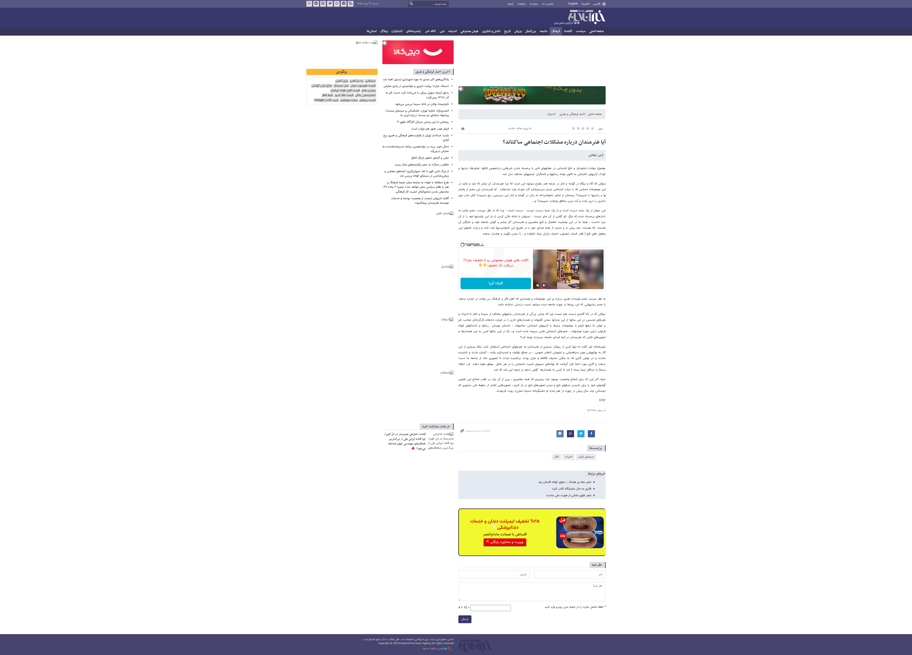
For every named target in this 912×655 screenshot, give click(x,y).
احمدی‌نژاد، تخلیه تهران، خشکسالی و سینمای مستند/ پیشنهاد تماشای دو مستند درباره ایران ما (417, 113)
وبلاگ (384, 31)
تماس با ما (547, 4)
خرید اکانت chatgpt (326, 100)
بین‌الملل (530, 31)
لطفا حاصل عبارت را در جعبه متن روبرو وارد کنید (575, 607)
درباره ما (534, 4)
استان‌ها (371, 31)
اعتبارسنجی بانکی (365, 95)
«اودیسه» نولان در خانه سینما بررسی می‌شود (422, 104)
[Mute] (544, 285)
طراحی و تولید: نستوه (434, 648)
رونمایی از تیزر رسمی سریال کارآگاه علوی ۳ (423, 122)
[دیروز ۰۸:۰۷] (441, 440)
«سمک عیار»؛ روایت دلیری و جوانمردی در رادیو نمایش (416, 86)
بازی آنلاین (341, 81)
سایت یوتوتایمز (349, 100)
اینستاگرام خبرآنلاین (337, 4)
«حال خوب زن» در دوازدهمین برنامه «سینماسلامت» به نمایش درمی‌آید (415, 149)
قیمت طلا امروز (343, 95)
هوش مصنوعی (469, 31)
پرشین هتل (368, 90)
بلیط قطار (327, 95)
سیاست (580, 31)
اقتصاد (568, 31)
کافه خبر (430, 31)
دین (442, 31)
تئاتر (556, 456)
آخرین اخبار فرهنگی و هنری (432, 72)
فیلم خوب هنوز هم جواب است (430, 129)
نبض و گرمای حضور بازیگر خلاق (430, 158)
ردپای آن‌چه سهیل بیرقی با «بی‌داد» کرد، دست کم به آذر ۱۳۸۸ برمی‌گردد (417, 95)
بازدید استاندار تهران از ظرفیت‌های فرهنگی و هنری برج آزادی (416, 137)
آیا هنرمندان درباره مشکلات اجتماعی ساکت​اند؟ (554, 142)
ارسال (464, 619)
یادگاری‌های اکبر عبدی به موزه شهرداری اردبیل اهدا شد (416, 79)
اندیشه (452, 31)
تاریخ (507, 31)
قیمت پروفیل (367, 100)
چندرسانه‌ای (413, 31)
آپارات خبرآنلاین (323, 4)
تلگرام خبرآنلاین (344, 4)
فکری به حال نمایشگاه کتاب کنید (571, 488)
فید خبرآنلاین (350, 4)
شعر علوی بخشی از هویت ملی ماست (568, 495)
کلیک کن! (496, 283)
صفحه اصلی (596, 31)
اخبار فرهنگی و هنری (572, 114)
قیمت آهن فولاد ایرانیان (345, 90)
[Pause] (538, 285)
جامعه (544, 31)
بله (316, 4)
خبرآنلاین (579, 17)
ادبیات (551, 114)
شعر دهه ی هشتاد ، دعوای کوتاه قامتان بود (564, 482)
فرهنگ (555, 31)
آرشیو (510, 4)
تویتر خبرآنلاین (330, 4)
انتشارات (396, 31)
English (573, 4)
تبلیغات (521, 4)
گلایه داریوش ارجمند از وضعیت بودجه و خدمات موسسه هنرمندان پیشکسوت (420, 200)
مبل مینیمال (341, 86)
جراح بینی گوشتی (321, 86)
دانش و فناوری (491, 31)
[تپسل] (460, 88)
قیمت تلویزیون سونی (362, 86)
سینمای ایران (586, 456)
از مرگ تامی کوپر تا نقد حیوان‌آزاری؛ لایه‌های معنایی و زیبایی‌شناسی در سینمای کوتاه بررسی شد (417, 173)
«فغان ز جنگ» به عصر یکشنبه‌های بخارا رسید (422, 164)
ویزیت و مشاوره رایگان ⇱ (504, 542)
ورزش (518, 31)
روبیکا (309, 4)
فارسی (596, 4)
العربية (585, 4)
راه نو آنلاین (356, 81)
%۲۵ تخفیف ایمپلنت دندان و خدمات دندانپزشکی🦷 (504, 524)
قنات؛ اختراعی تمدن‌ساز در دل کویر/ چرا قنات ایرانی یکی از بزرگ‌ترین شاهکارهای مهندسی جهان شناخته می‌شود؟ (405, 441)
